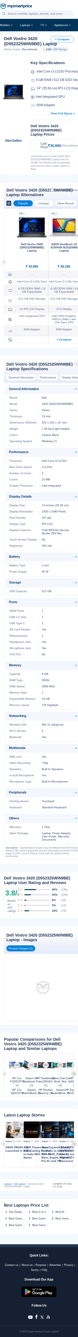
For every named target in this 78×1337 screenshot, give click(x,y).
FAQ (44, 1269)
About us (27, 1264)
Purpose (41, 1264)
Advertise (55, 1264)
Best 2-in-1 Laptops (39, 1211)
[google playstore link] (39, 1296)
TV (42, 25)
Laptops (25, 25)
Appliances (61, 25)
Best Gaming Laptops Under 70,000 (17, 1218)
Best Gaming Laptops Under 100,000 (40, 1218)
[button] (4, 13)
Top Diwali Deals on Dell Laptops (17, 1211)
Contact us (11, 1264)
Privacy (68, 1264)
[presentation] (5, 1074)
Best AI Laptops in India (62, 1211)
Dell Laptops (20, 1184)
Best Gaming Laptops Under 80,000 (64, 1218)
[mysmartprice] (16, 6)
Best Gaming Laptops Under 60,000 (41, 1225)
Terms (35, 1269)
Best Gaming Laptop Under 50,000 (17, 1225)
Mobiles (5, 25)
